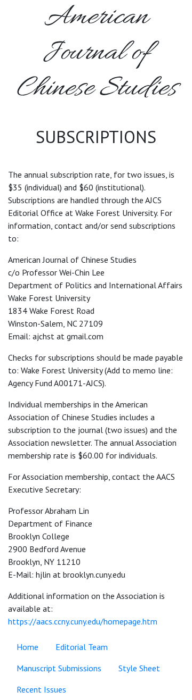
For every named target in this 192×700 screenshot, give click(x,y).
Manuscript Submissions (59, 668)
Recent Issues (41, 689)
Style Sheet (139, 668)
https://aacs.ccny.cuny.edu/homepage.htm (82, 621)
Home (27, 646)
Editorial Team (81, 646)
